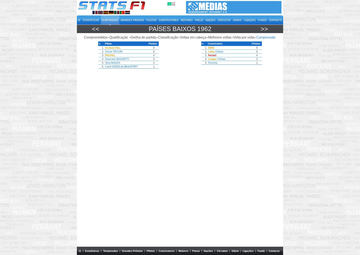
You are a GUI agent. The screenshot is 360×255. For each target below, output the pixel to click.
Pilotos (151, 251)
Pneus (196, 251)
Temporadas (110, 251)
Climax (219, 51)
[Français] (95, 12)
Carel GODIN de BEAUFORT (121, 66)
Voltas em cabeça (193, 37)
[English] (100, 12)
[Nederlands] (127, 12)
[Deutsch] (111, 12)
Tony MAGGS (112, 62)
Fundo (261, 251)
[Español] (105, 12)
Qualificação (119, 37)
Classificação (168, 37)
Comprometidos (96, 37)
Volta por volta (243, 37)
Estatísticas (92, 251)
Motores (183, 251)
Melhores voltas (219, 37)
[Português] (122, 12)
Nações (208, 251)
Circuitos (222, 251)
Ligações (248, 251)
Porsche (213, 62)
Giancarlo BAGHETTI (117, 59)
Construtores (167, 251)
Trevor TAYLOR (113, 51)
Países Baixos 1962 (180, 28)
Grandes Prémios (132, 251)
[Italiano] (116, 12)
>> (264, 28)
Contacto (274, 251)
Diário (235, 251)
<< (95, 28)
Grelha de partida (143, 37)
